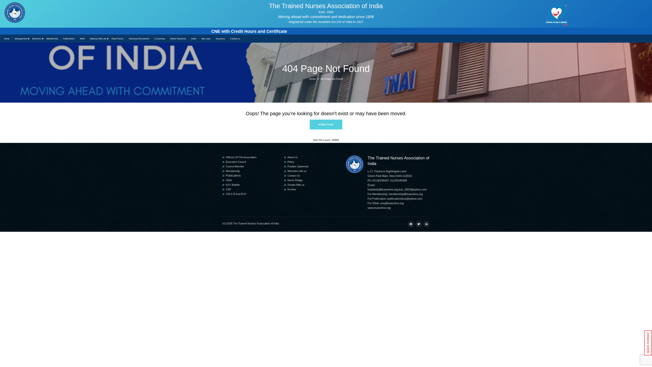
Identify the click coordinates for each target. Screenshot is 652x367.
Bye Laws (206, 39)
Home (7, 39)
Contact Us (293, 175)
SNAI (82, 39)
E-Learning (160, 39)
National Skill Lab (98, 39)
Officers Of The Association (241, 157)
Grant (193, 39)
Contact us (235, 39)
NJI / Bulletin (233, 184)
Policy (290, 161)
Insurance (220, 39)
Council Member (235, 166)
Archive (291, 189)
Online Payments (178, 39)
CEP (228, 189)
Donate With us (295, 184)
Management (21, 39)
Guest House (117, 39)
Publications (69, 39)
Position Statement (297, 166)
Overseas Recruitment (139, 39)
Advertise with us (296, 171)
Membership (52, 39)
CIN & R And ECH (236, 194)
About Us (292, 157)
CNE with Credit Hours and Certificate (179, 31)
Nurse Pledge (295, 180)
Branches (36, 39)
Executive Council (236, 161)
